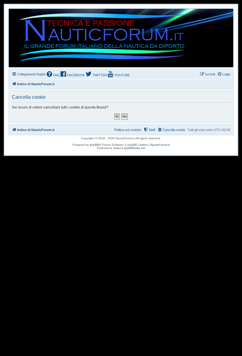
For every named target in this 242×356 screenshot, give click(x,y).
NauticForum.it (160, 144)
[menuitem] (53, 75)
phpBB (94, 144)
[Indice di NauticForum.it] (99, 38)
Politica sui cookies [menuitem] (127, 130)
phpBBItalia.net (134, 148)
